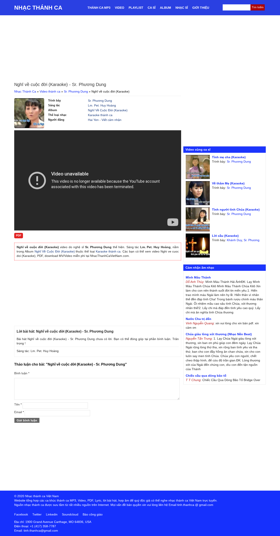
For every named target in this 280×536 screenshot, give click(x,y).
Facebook (21, 514)
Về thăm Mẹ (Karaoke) (228, 183)
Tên (18, 404)
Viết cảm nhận (111, 120)
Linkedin (52, 514)
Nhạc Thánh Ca (38, 7)
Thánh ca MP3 (99, 7)
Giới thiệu (200, 7)
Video (119, 7)
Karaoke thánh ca (100, 115)
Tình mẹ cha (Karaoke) (229, 157)
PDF (18, 235)
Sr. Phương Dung (76, 91)
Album (165, 7)
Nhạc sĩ (181, 7)
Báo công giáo (93, 514)
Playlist (136, 7)
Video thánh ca (50, 91)
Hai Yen (93, 120)
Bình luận (21, 373)
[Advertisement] (140, 48)
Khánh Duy (234, 240)
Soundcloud (70, 514)
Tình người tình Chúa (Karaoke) (236, 209)
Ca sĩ (152, 7)
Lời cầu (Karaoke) (225, 235)
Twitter (37, 514)
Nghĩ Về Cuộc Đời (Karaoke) (108, 110)
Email (19, 412)
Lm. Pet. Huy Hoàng (102, 105)
